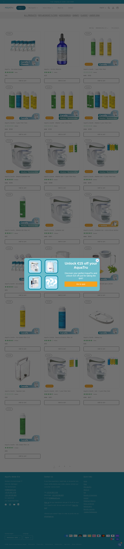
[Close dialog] (97, 260)
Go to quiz (80, 284)
